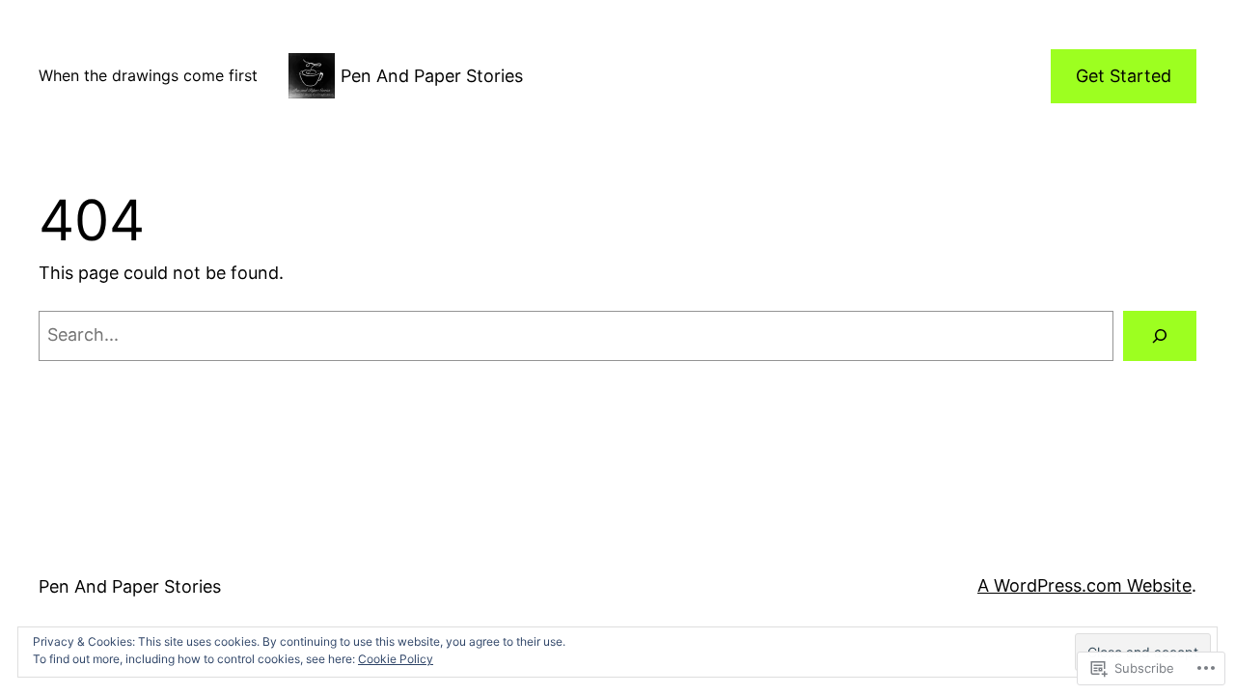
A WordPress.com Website (1084, 585)
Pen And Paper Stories (432, 76)
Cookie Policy (395, 659)
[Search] (1159, 336)
